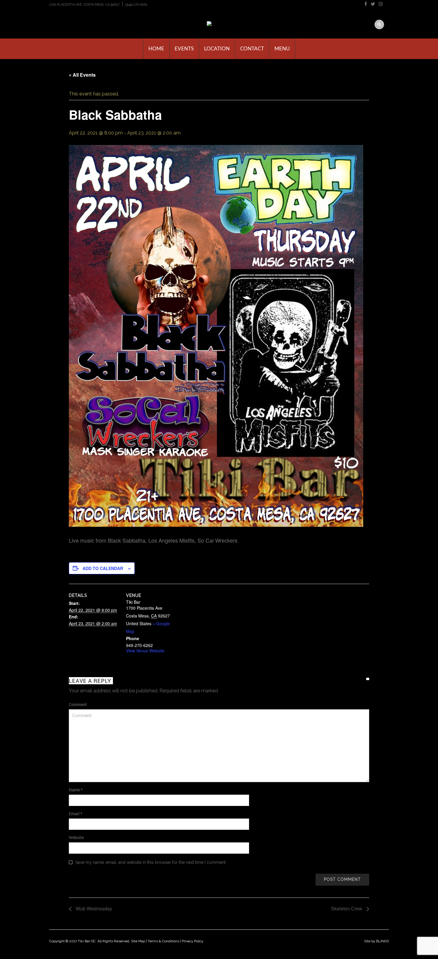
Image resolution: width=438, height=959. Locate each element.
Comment (78, 704)
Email (75, 813)
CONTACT (252, 48)
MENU (282, 48)
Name (76, 790)
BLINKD (382, 941)
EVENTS (184, 48)
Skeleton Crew (347, 908)
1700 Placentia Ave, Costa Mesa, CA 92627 (84, 5)
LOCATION (217, 48)
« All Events (82, 74)
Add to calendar (103, 568)
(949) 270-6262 (136, 5)
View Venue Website (145, 651)
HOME (156, 48)
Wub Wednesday (93, 908)
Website (76, 837)
